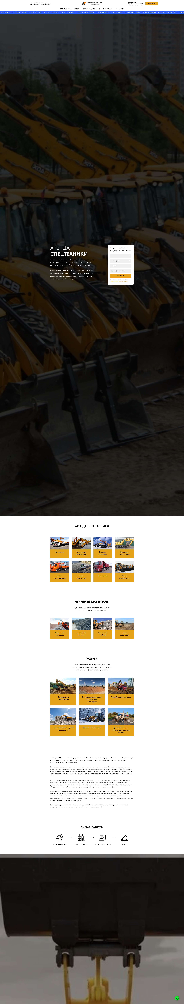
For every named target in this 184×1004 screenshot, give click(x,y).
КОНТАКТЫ (120, 9)
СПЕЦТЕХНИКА (65, 9)
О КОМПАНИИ (108, 9)
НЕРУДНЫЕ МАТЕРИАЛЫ (91, 9)
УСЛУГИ (77, 9)
